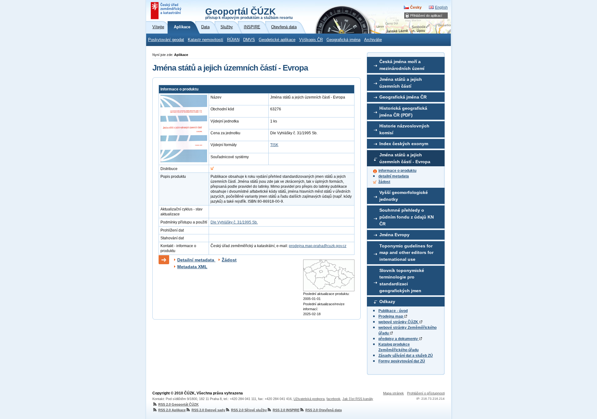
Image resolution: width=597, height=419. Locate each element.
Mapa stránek (393, 393)
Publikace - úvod (393, 311)
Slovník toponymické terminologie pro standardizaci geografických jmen (401, 280)
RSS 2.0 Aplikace (172, 410)
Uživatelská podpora (309, 399)
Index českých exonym (403, 143)
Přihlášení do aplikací (426, 15)
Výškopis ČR (311, 40)
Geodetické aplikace (277, 40)
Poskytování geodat (166, 40)
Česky (416, 7)
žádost (384, 182)
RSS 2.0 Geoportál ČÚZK (178, 404)
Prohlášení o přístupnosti (426, 393)
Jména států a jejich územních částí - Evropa (404, 158)
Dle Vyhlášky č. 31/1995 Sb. (234, 222)
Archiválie (373, 40)
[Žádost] (212, 169)
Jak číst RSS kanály (357, 399)
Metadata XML (192, 266)
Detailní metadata (196, 259)
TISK (274, 145)
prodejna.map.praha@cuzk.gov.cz (317, 246)
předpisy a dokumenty (398, 339)
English (441, 7)
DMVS (249, 40)
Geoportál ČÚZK (249, 13)
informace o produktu (397, 170)
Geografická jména (343, 40)
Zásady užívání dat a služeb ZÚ (405, 355)
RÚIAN (233, 40)
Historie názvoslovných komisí (404, 129)
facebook (333, 399)
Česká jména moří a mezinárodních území (401, 65)
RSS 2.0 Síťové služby (249, 410)
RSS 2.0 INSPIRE (286, 410)
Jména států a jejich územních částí (400, 83)
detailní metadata (393, 176)
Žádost (229, 259)
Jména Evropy (394, 234)
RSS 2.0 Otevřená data (323, 410)
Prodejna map (391, 316)
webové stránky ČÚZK (398, 322)
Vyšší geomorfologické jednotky (403, 196)
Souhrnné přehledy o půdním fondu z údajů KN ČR (406, 217)
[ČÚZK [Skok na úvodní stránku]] (167, 11)
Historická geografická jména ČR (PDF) (403, 111)
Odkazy (387, 301)
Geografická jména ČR (403, 96)
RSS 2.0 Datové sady (208, 410)
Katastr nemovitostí (205, 40)
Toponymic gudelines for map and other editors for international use (406, 252)
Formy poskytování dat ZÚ (401, 361)
